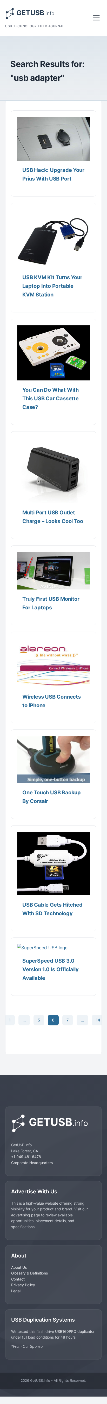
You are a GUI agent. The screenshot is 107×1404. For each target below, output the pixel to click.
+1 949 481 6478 (26, 1156)
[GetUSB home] (53, 1123)
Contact (18, 1279)
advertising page (25, 1215)
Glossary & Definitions (29, 1273)
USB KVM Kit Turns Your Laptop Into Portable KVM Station (52, 286)
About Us (19, 1267)
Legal (16, 1291)
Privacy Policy (23, 1285)
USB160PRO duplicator (75, 1331)
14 (98, 1020)
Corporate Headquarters (32, 1162)
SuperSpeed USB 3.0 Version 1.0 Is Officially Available (50, 969)
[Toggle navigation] (96, 18)
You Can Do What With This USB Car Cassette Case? (50, 398)
